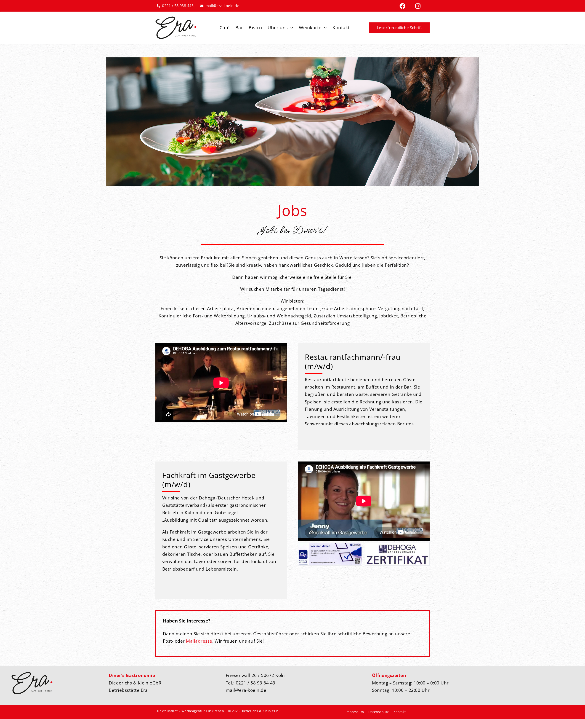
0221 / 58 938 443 (178, 5)
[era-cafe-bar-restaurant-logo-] (176, 18)
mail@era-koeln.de (222, 5)
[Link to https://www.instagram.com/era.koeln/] (417, 6)
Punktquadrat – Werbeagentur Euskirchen (189, 711)
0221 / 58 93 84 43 (255, 683)
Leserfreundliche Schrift (399, 27)
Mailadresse (199, 641)
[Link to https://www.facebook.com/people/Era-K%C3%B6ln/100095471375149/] (402, 6)
